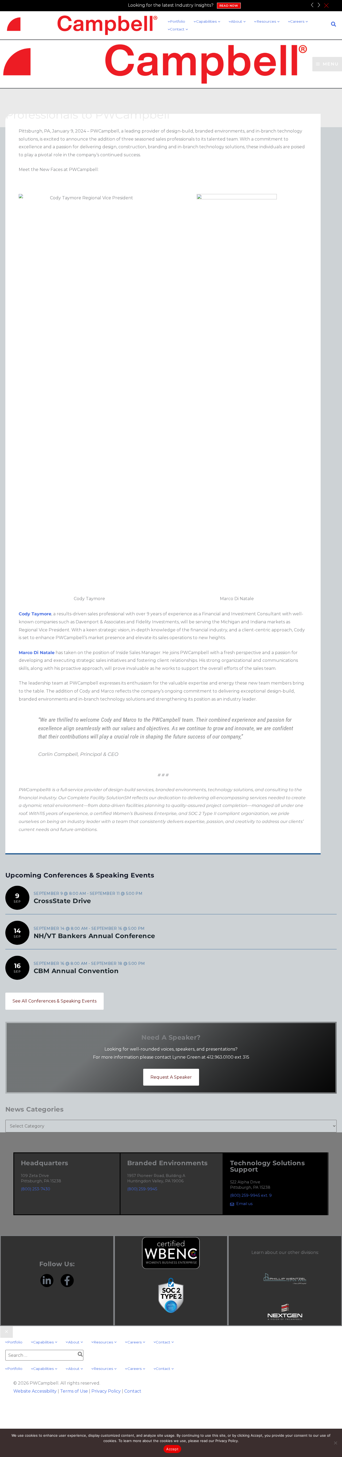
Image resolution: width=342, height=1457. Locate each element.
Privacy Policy (106, 1391)
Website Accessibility (35, 1391)
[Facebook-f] (67, 1280)
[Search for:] (44, 1355)
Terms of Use (74, 1391)
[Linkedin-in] (46, 1280)
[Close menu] (6, 1332)
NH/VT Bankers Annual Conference (94, 936)
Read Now (228, 5)
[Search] (80, 1355)
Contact (132, 1391)
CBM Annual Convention (76, 971)
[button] (218, 21)
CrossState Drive (62, 901)
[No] (335, 1443)
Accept (172, 1449)
